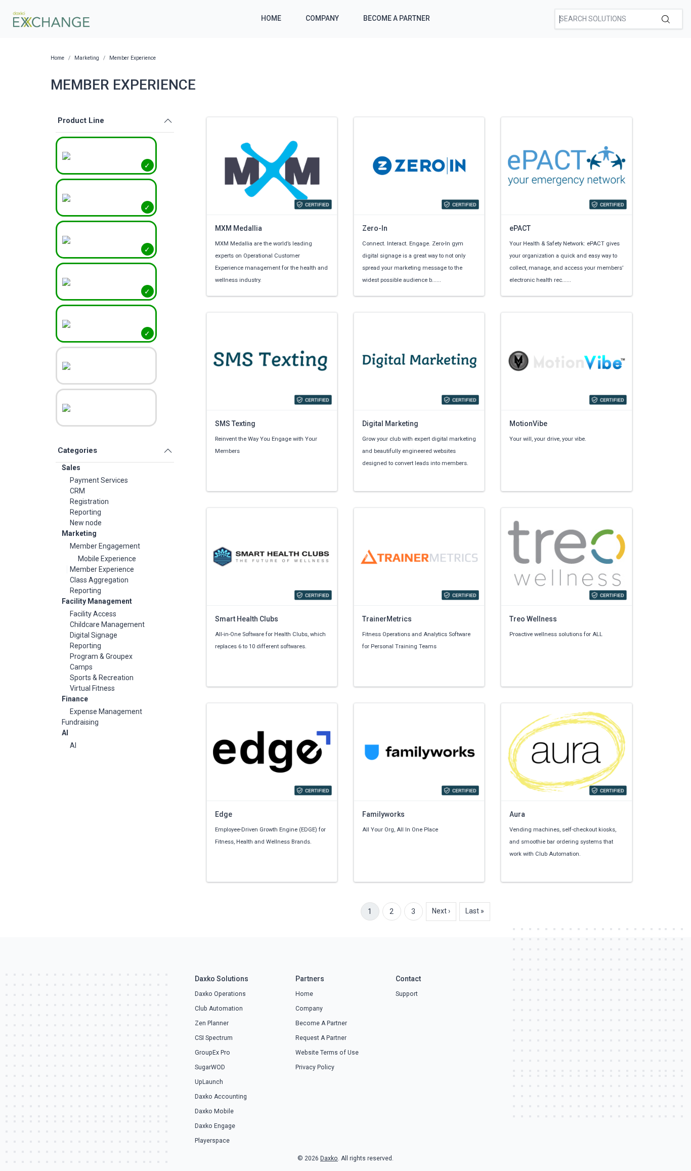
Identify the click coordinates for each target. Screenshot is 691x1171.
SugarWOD (210, 1067)
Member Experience (102, 569)
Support (407, 993)
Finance (75, 699)
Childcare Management (107, 624)
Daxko (329, 1158)
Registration (89, 501)
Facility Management (97, 601)
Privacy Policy (314, 1067)
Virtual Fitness (92, 688)
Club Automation (219, 1008)
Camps (81, 667)
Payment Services (99, 480)
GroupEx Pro (212, 1052)
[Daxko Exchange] (50, 18)
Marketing (79, 533)
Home (271, 18)
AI (65, 733)
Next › (441, 911)
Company (322, 18)
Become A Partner (396, 18)
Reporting (85, 512)
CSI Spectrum (214, 1037)
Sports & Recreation (102, 678)
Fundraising (80, 722)
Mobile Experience (107, 559)
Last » (474, 911)
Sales (71, 468)
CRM (77, 491)
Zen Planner (212, 1023)
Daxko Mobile (214, 1111)
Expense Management (106, 711)
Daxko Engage (215, 1126)
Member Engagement (105, 546)
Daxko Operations (220, 993)
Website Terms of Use (327, 1052)
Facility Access (93, 614)
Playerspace (212, 1140)
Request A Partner (321, 1037)
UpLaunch (209, 1081)
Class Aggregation (99, 580)
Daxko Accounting (221, 1096)
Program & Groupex (101, 656)
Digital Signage (93, 635)
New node (86, 523)
